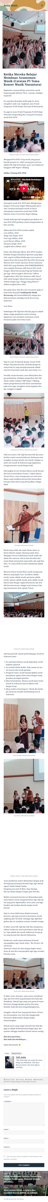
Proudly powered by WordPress (14, 1199)
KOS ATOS (7, 1082)
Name (6, 1129)
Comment (8, 1101)
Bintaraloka (39, 1080)
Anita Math (10, 5)
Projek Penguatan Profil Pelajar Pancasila (23, 1082)
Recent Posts (16, 1053)
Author (7, 1053)
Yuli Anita (21, 1057)
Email (6, 1138)
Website (7, 1147)
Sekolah (29, 1080)
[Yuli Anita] (9, 1062)
